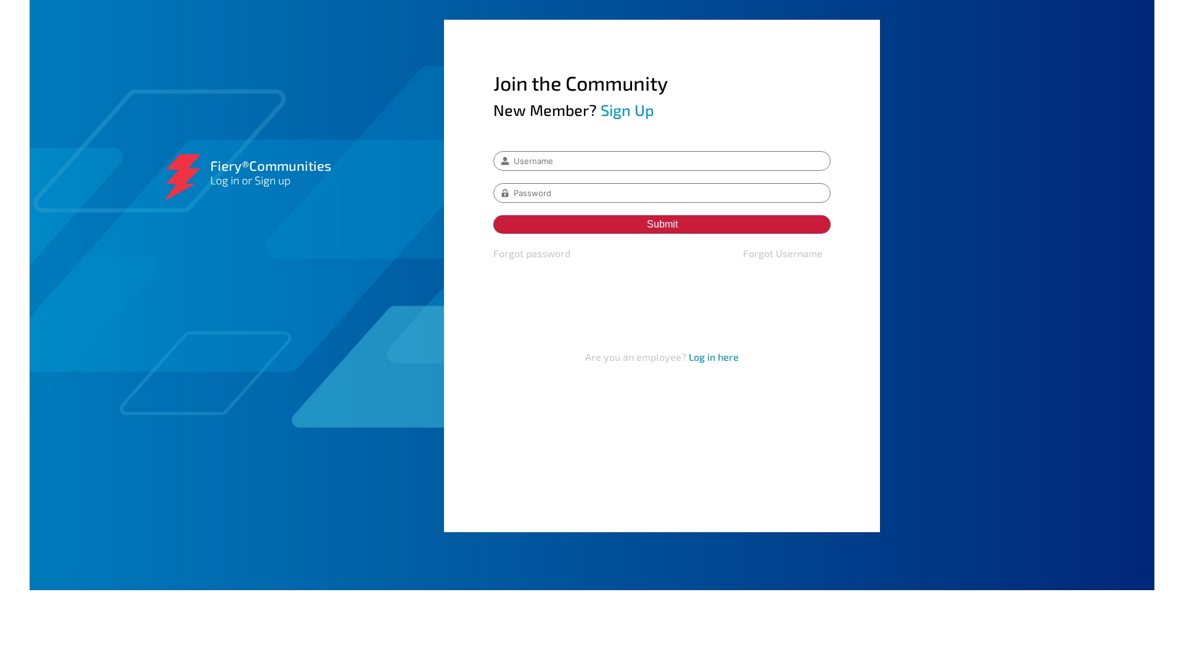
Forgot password (531, 253)
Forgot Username (783, 253)
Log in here (714, 357)
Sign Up (627, 110)
